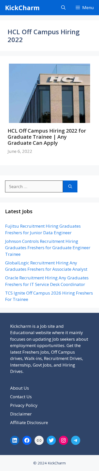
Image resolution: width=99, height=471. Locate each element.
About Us (19, 388)
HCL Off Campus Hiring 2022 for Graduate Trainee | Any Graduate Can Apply (47, 136)
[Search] (70, 186)
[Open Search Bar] (63, 7)
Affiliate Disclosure (29, 422)
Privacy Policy (24, 405)
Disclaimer (21, 414)
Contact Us (21, 397)
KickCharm (22, 7)
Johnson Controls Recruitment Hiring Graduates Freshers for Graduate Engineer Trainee (47, 247)
